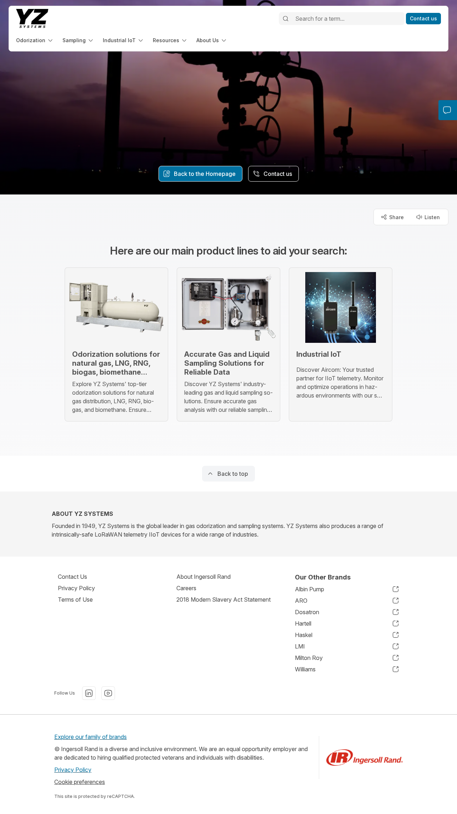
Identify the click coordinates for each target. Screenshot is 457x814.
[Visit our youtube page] (108, 693)
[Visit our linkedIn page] (89, 693)
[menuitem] (35, 40)
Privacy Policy (76, 588)
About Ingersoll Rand (203, 576)
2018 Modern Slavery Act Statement (223, 599)
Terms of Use (75, 599)
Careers (186, 588)
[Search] (285, 18)
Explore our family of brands (90, 736)
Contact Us (72, 576)
